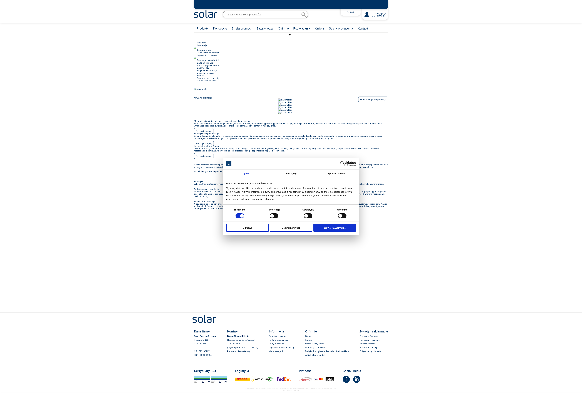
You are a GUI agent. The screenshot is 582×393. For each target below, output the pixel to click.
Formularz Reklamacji (370, 340)
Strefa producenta (341, 28)
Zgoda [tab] (245, 173)
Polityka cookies (276, 343)
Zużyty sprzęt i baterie (370, 351)
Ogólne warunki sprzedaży (281, 347)
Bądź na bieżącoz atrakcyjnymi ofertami (208, 63)
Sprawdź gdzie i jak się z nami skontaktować (208, 78)
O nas (308, 336)
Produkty (203, 28)
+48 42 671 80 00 (235, 343)
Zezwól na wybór (291, 228)
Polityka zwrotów (367, 343)
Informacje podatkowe (315, 347)
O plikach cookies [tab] (336, 173)
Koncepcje (220, 28)
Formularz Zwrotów (369, 336)
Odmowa (247, 228)
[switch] (274, 215)
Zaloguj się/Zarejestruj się (379, 14)
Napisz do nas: (234, 340)
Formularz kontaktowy (238, 351)
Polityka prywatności (278, 340)
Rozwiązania (301, 28)
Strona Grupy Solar (314, 343)
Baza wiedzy (265, 28)
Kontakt (363, 28)
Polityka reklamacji (368, 347)
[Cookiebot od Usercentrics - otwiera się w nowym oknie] (342, 163)
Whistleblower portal (314, 355)
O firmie (283, 28)
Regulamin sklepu (277, 336)
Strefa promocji (242, 28)
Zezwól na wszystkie (335, 228)
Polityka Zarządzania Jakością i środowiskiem (327, 351)
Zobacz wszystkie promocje (373, 99)
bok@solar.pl (248, 340)
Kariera (319, 28)
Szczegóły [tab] (291, 173)
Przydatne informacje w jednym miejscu (207, 70)
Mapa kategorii (276, 351)
